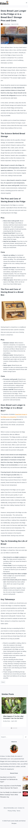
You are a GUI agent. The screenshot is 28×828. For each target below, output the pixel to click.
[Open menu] (26, 3)
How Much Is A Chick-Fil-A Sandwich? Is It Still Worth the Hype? (8, 779)
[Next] (24, 712)
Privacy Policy (12, 810)
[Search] (26, 737)
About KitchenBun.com (10, 808)
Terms (18, 810)
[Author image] (2, 24)
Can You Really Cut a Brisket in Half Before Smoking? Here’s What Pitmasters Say (10, 795)
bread (2, 682)
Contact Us (21, 808)
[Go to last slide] (4, 712)
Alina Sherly (7, 24)
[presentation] (14, 705)
